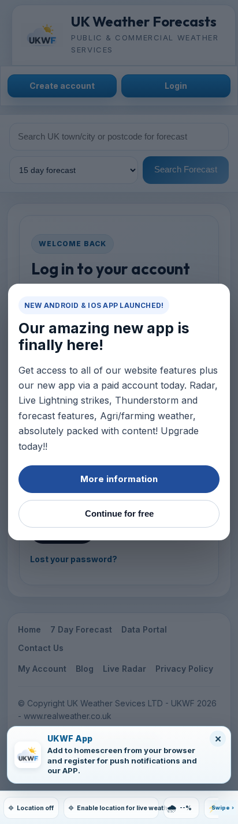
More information (119, 478)
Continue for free (119, 513)
